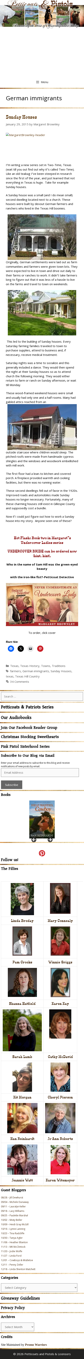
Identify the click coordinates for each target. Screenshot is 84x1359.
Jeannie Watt (22, 1180)
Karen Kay (60, 1003)
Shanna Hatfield (22, 1003)
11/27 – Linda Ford (11, 1255)
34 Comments (19, 681)
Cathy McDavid (60, 1057)
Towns (45, 666)
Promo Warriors (36, 1344)
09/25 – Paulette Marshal (14, 1215)
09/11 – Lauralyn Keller (13, 1206)
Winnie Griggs (60, 962)
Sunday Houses (21, 117)
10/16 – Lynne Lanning (13, 1229)
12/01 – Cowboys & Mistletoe (17, 1260)
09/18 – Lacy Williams (12, 1211)
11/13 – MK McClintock (13, 1246)
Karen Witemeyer (60, 1180)
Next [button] (50, 840)
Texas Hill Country (27, 676)
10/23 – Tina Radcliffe (12, 1233)
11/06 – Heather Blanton (14, 1242)
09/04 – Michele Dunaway (15, 1202)
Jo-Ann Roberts (60, 1138)
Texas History (29, 666)
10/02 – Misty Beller (11, 1220)
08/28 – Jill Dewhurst (12, 1197)
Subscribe (11, 785)
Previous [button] (34, 840)
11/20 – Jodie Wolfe (11, 1251)
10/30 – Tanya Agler (12, 1237)
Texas (14, 666)
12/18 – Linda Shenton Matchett (18, 1269)
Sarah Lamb (22, 1057)
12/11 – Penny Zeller (12, 1264)
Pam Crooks (22, 962)
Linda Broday (22, 920)
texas (9, 676)
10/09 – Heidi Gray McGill (15, 1224)
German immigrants (35, 671)
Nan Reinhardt (22, 1138)
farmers (15, 671)
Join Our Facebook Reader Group (29, 728)
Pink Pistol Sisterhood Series (25, 746)
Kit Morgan (22, 1097)
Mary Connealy (60, 920)
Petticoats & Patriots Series (27, 707)
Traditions (58, 666)
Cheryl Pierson (60, 1097)
